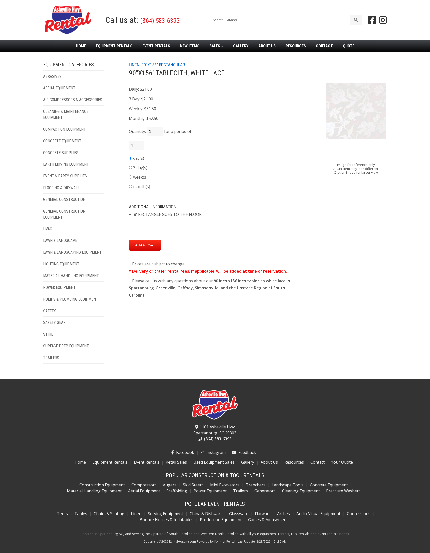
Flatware (263, 513)
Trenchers (255, 485)
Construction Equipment (102, 485)
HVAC (47, 229)
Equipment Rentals (109, 462)
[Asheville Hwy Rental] (215, 405)
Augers (169, 485)
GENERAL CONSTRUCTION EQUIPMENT (64, 214)
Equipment (114, 46)
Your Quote (342, 462)
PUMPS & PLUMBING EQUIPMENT (70, 299)
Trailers (240, 491)
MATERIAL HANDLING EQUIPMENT (71, 275)
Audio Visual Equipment (318, 513)
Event (156, 46)
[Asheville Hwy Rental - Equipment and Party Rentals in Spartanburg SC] (68, 33)
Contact (324, 46)
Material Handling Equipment (94, 491)
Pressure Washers (343, 491)
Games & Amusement (268, 519)
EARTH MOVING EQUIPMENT (66, 164)
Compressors (144, 485)
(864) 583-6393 (160, 20)
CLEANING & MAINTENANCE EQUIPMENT (65, 114)
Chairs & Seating (109, 513)
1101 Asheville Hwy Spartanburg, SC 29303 (214, 430)
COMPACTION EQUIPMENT (64, 129)
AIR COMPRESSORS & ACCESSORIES (72, 99)
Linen (136, 513)
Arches (283, 513)
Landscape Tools (287, 485)
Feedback (246, 452)
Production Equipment (221, 519)
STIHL (48, 334)
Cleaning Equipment (301, 491)
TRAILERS (51, 357)
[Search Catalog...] (356, 20)
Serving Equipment (165, 513)
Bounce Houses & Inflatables (166, 519)
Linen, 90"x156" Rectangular (157, 64)
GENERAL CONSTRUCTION (64, 199)
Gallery (240, 46)
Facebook (184, 452)
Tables (80, 513)
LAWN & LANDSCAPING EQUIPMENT (72, 252)
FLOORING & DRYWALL (61, 187)
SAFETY (49, 311)
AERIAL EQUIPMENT (59, 88)
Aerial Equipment (144, 491)
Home (81, 46)
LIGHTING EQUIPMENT (61, 264)
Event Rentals (146, 462)
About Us (269, 462)
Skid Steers (193, 485)
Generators (265, 491)
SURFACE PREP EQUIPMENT (66, 346)
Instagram (215, 452)
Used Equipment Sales (214, 462)
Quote (348, 46)
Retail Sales (176, 462)
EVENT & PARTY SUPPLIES (65, 176)
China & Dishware (206, 513)
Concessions (358, 513)
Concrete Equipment (329, 485)
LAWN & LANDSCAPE (60, 240)
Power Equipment (210, 491)
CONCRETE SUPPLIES (60, 152)
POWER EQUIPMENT (59, 287)
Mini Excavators (224, 485)
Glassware (238, 513)
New (189, 46)
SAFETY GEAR (54, 322)
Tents (62, 513)
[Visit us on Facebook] (372, 20)
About (267, 46)
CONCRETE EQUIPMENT (62, 141)
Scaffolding (176, 491)
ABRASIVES (52, 76)
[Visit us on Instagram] (383, 20)
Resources (296, 46)
